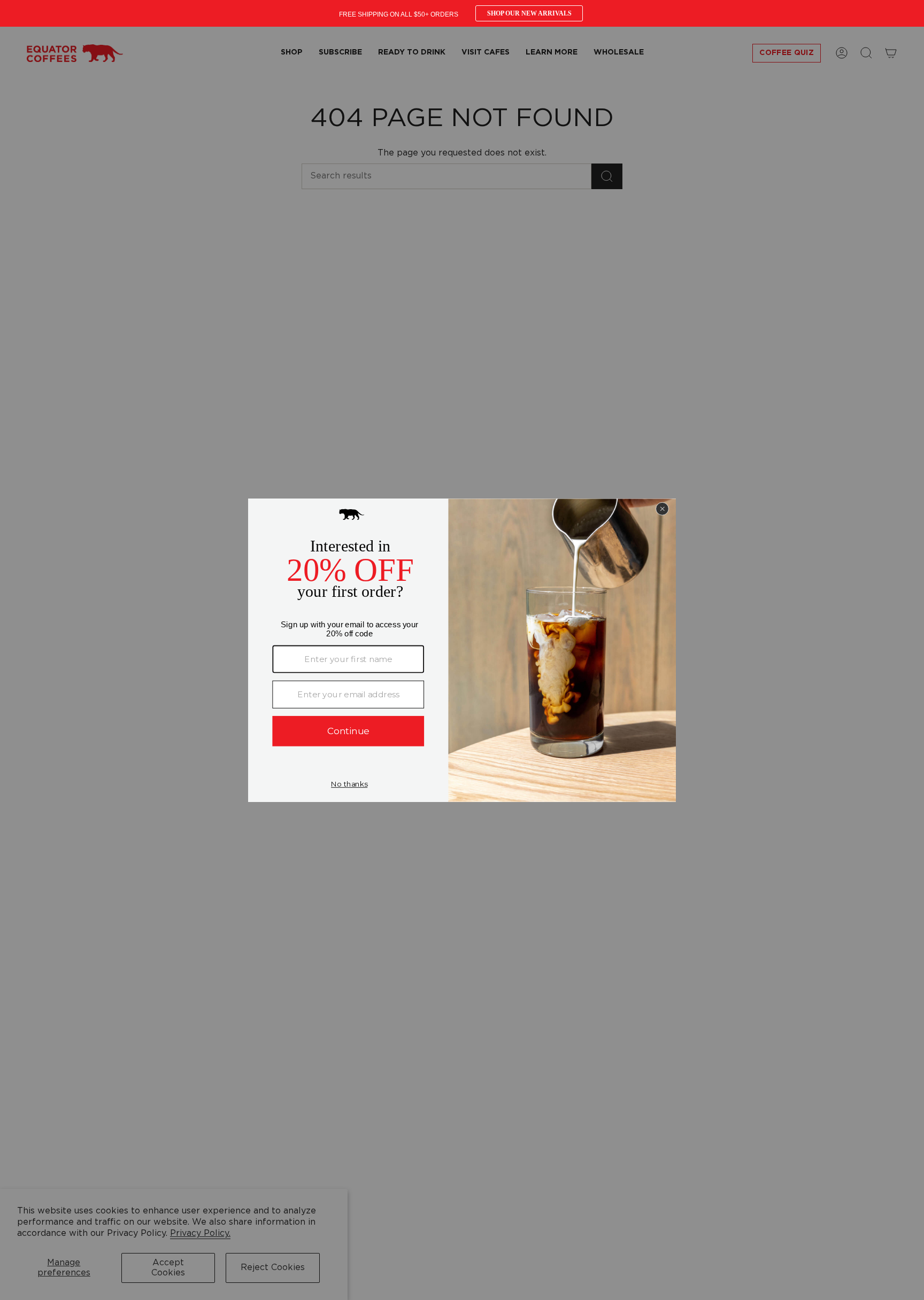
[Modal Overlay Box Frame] (462, 13)
